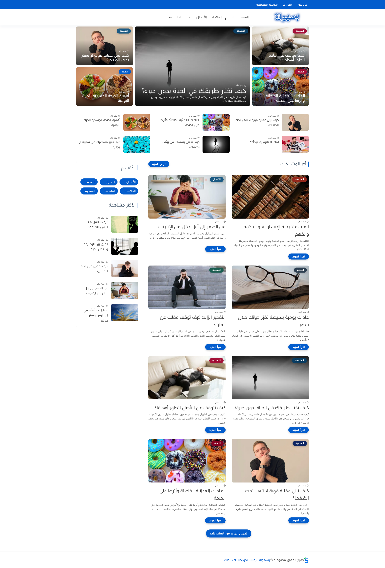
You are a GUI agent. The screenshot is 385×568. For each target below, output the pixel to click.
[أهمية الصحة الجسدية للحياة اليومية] (136, 122)
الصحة (188, 17)
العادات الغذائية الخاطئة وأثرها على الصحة (285, 98)
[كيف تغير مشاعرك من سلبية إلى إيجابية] (136, 144)
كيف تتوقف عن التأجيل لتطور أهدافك (285, 57)
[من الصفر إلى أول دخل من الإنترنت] (124, 290)
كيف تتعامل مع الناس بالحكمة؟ (98, 224)
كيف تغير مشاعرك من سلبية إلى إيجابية (98, 144)
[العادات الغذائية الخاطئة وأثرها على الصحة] (216, 122)
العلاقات (216, 17)
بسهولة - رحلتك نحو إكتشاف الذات (247, 560)
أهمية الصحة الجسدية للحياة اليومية (105, 98)
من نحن (302, 4)
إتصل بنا (287, 4)
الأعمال (201, 17)
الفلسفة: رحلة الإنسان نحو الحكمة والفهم (276, 230)
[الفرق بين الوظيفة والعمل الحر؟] (124, 246)
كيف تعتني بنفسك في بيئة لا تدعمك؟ (180, 144)
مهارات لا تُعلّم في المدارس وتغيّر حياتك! (96, 315)
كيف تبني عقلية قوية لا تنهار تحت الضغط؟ (105, 57)
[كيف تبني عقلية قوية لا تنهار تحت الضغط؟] (295, 122)
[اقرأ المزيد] (298, 256)
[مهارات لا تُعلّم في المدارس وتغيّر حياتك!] (124, 312)
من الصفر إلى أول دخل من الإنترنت (192, 226)
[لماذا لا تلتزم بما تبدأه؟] (295, 144)
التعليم (229, 17)
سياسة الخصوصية (267, 4)
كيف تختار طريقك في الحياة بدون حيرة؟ (194, 90)
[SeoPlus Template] (306, 560)
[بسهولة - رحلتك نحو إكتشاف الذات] (287, 17)
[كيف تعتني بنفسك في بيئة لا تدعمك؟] (216, 144)
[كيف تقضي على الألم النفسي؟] (124, 268)
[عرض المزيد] (158, 164)
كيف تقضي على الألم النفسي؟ (94, 268)
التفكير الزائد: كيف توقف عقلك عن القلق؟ (193, 321)
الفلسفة (175, 17)
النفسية (243, 17)
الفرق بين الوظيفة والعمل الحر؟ (96, 246)
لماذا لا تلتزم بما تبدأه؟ (264, 142)
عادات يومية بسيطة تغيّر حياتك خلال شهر (273, 321)
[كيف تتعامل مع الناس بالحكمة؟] (124, 224)
